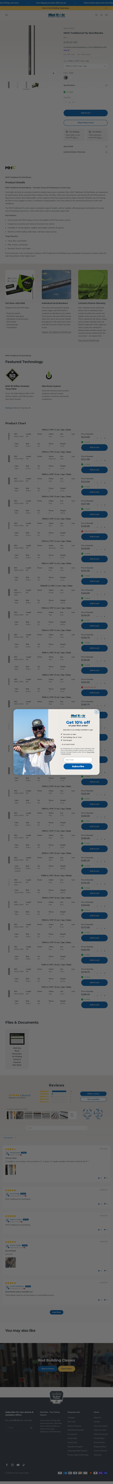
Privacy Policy (90, 752)
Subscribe (78, 766)
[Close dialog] (97, 712)
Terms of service (66, 754)
